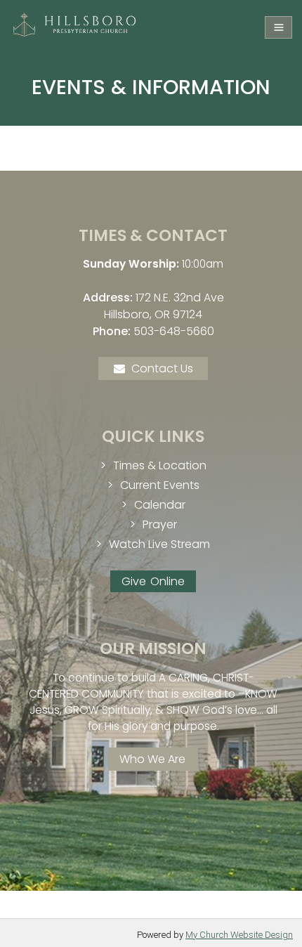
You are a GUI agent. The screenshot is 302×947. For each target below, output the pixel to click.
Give (134, 581)
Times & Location (159, 465)
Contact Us (162, 368)
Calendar (159, 505)
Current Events (159, 485)
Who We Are (152, 759)
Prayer (160, 524)
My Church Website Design (239, 934)
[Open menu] (278, 27)
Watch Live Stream (159, 544)
